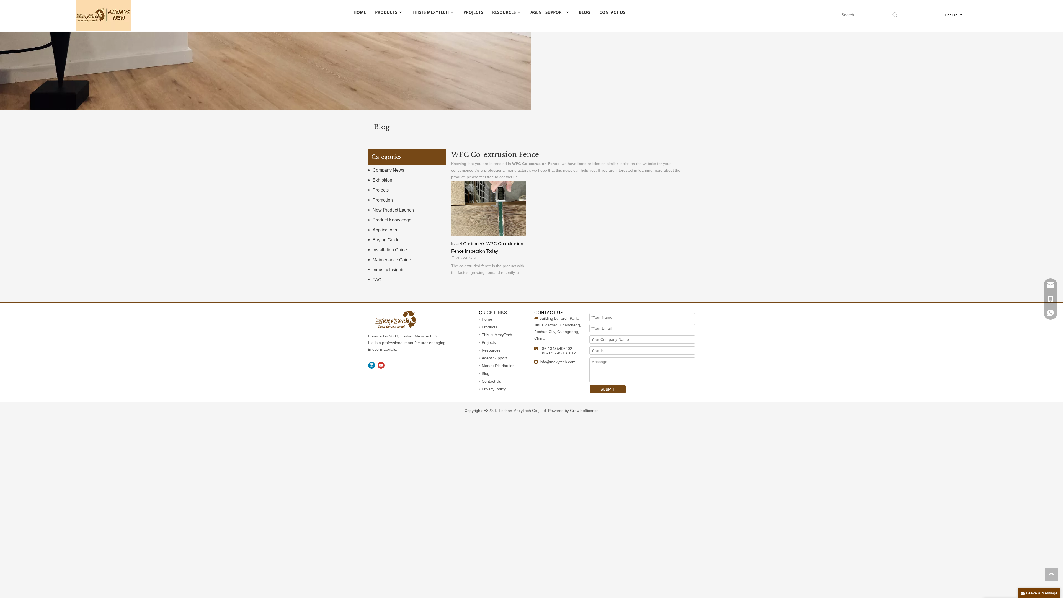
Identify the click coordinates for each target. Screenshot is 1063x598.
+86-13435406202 (556, 348)
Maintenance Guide (392, 259)
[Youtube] (381, 365)
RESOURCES (504, 12)
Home (487, 319)
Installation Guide (390, 250)
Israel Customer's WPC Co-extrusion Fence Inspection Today (487, 247)
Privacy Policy (494, 389)
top (1051, 574)
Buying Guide (386, 240)
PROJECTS (473, 12)
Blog (485, 373)
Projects (381, 190)
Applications (385, 230)
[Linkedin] (371, 365)
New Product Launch (393, 210)
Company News (388, 170)
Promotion (383, 200)
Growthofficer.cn (584, 410)
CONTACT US (612, 12)
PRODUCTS (386, 12)
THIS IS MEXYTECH (431, 12)
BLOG (584, 12)
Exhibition (382, 180)
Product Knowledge (392, 220)
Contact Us (491, 381)
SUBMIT (607, 389)
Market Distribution (498, 366)
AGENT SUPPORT (547, 12)
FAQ (377, 279)
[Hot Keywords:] (895, 14)
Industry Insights (388, 269)
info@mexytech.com (558, 362)
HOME (360, 12)
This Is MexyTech (497, 334)
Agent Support (494, 358)
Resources (491, 350)
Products (489, 327)
